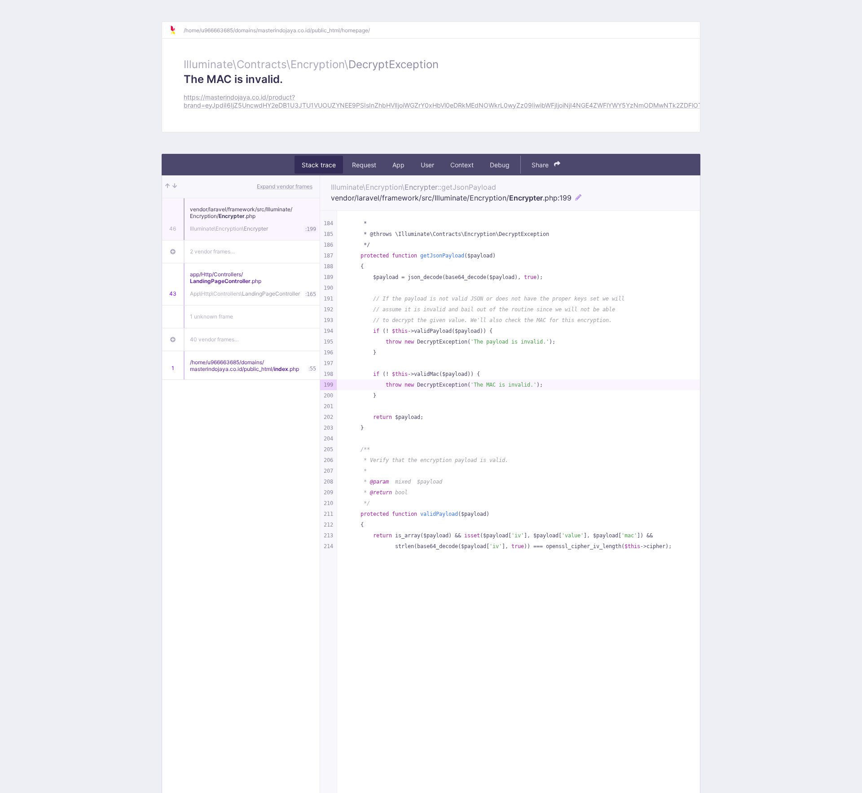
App (398, 164)
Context (462, 164)
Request (364, 164)
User (427, 164)
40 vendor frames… (214, 339)
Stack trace (319, 164)
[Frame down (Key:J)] (174, 187)
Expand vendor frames (284, 186)
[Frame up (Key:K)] (167, 187)
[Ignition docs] (176, 30)
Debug (500, 164)
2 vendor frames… (212, 251)
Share (541, 164)
